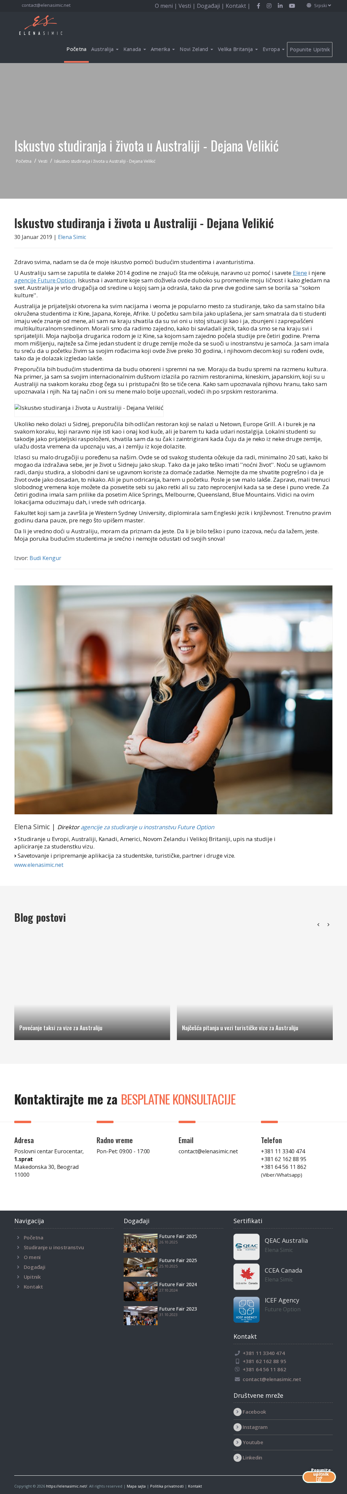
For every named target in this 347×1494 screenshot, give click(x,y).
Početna (76, 48)
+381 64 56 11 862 (283, 1170)
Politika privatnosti (167, 1486)
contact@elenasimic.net (46, 5)
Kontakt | (238, 5)
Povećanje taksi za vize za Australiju (60, 1027)
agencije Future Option (44, 280)
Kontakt (33, 1286)
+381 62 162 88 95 (283, 1159)
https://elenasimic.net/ (66, 1486)
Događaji (34, 1266)
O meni (32, 1257)
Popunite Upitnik (310, 49)
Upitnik (32, 1276)
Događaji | (211, 5)
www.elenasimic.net (38, 865)
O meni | (167, 5)
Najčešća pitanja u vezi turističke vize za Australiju (240, 1027)
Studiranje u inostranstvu (54, 1247)
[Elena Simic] (173, 700)
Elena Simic (72, 237)
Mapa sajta (136, 1486)
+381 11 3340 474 (283, 1151)
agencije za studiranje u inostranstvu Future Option (147, 827)
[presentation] (318, 924)
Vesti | (188, 5)
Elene (300, 273)
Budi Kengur (45, 558)
